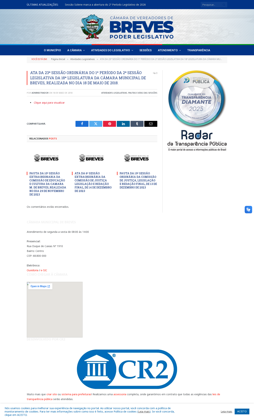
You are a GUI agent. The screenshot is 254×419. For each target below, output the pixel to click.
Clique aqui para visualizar (49, 102)
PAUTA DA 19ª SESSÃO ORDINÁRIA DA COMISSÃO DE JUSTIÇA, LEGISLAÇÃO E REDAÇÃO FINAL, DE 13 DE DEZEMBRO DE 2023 (138, 180)
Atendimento (168, 50)
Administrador (40, 92)
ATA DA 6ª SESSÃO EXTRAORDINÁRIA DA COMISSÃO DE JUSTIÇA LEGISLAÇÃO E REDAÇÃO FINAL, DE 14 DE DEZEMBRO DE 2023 (93, 182)
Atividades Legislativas (114, 92)
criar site (51, 394)
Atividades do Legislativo (110, 50)
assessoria (119, 394)
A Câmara (74, 50)
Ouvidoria (32, 270)
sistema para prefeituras (76, 394)
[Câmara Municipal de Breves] (127, 27)
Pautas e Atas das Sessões (142, 92)
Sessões (145, 50)
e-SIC (44, 270)
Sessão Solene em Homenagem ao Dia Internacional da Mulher (103, 4)
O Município (52, 50)
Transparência (198, 50)
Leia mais (144, 411)
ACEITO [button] (242, 411)
